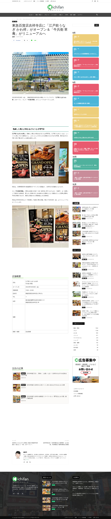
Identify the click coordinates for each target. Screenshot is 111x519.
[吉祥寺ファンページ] (55, 8)
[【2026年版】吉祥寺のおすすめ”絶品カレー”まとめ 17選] (77, 242)
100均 (66, 14)
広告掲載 (76, 391)
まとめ (30, 14)
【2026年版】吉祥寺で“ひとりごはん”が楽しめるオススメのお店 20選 (90, 233)
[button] (97, 15)
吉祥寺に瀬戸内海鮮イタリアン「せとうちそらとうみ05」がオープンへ (90, 256)
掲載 (34, 1)
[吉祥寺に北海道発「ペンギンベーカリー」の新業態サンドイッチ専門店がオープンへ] (77, 275)
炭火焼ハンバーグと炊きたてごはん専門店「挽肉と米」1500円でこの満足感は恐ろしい (90, 224)
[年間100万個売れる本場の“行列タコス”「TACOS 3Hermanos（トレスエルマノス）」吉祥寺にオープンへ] (77, 265)
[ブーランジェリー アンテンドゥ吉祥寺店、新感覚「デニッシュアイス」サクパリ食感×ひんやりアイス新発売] (77, 284)
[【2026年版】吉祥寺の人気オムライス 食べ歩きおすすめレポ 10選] (46, 491)
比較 (60, 14)
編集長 (13, 36)
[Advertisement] (40, 47)
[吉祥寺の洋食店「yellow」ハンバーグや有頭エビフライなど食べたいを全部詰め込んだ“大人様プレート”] (77, 303)
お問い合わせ (53, 1)
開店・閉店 (38, 14)
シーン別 (53, 14)
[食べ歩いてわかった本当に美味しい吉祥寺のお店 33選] (77, 217)
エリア (79, 14)
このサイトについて (28, 1)
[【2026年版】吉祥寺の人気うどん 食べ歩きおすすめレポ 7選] (46, 483)
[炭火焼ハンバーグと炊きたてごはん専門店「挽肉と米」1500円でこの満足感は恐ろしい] (77, 225)
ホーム (13, 19)
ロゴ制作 (47, 1)
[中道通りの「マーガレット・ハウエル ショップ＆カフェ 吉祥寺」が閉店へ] (77, 294)
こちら (26, 459)
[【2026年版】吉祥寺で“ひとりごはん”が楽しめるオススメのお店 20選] (77, 233)
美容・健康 (72, 14)
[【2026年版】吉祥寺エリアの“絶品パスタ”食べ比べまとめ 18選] (46, 500)
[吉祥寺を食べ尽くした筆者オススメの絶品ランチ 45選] (77, 209)
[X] (97, 1)
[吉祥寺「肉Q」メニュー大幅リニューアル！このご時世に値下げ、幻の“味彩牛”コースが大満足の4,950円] (77, 313)
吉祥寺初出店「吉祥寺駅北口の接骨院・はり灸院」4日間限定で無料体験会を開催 (56, 443)
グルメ (46, 14)
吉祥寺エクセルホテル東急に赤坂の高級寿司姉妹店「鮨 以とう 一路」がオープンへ (25, 443)
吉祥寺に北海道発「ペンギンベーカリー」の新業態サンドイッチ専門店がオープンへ (90, 275)
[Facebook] (92, 1)
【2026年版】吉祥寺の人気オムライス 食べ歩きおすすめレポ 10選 (60, 491)
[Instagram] (95, 1)
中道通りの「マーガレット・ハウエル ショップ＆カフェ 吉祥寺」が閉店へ (90, 294)
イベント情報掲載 (40, 1)
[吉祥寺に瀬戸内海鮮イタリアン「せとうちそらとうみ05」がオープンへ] (77, 256)
